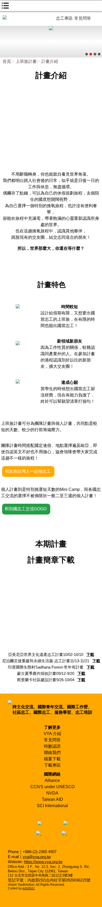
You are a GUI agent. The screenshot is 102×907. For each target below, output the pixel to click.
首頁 (7, 61)
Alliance (52, 780)
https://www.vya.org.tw (43, 861)
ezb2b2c (28, 888)
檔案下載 (52, 759)
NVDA (52, 793)
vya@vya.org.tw (37, 856)
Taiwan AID (52, 799)
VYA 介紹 (52, 733)
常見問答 (52, 740)
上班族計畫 (26, 61)
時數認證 (52, 746)
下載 (90, 654)
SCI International (52, 805)
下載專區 (52, 765)
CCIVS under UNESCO (52, 786)
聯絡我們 (52, 752)
